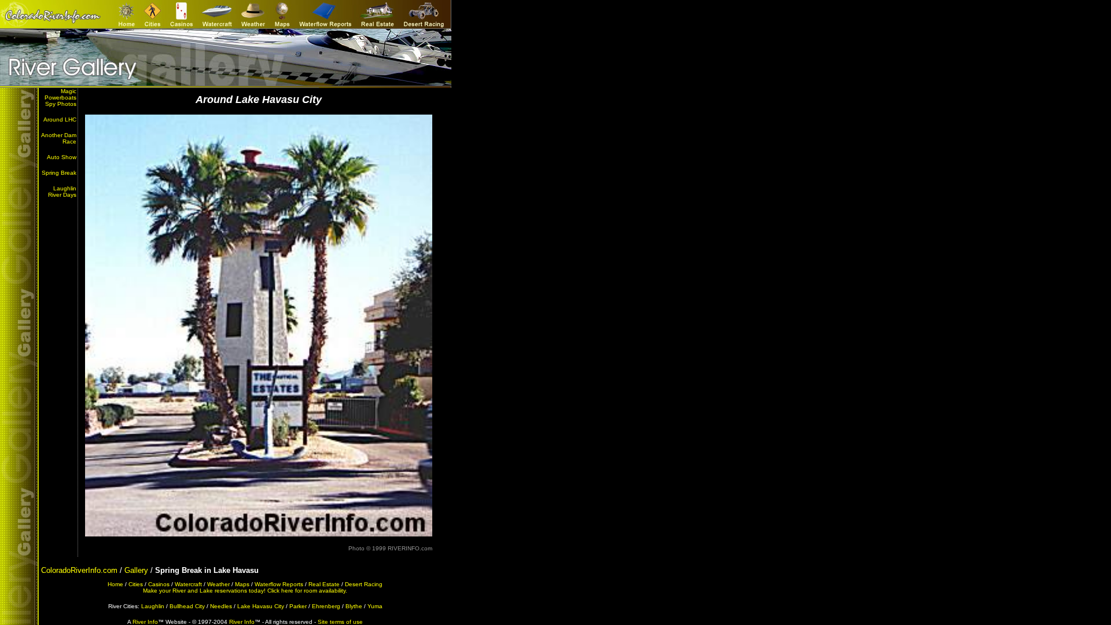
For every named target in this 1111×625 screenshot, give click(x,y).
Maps (242, 584)
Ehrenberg (326, 606)
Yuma (374, 606)
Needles (221, 606)
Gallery (136, 570)
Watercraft (188, 584)
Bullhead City (187, 606)
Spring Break (59, 173)
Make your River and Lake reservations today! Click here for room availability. (245, 590)
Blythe (353, 606)
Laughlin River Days (62, 191)
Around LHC (59, 119)
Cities (135, 584)
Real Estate (324, 584)
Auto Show (61, 157)
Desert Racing (363, 584)
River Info (145, 622)
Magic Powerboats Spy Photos (60, 97)
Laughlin (152, 606)
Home (115, 584)
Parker (298, 606)
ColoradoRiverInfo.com (79, 570)
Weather (218, 584)
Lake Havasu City (260, 606)
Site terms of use (340, 622)
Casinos (159, 584)
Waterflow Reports (279, 584)
